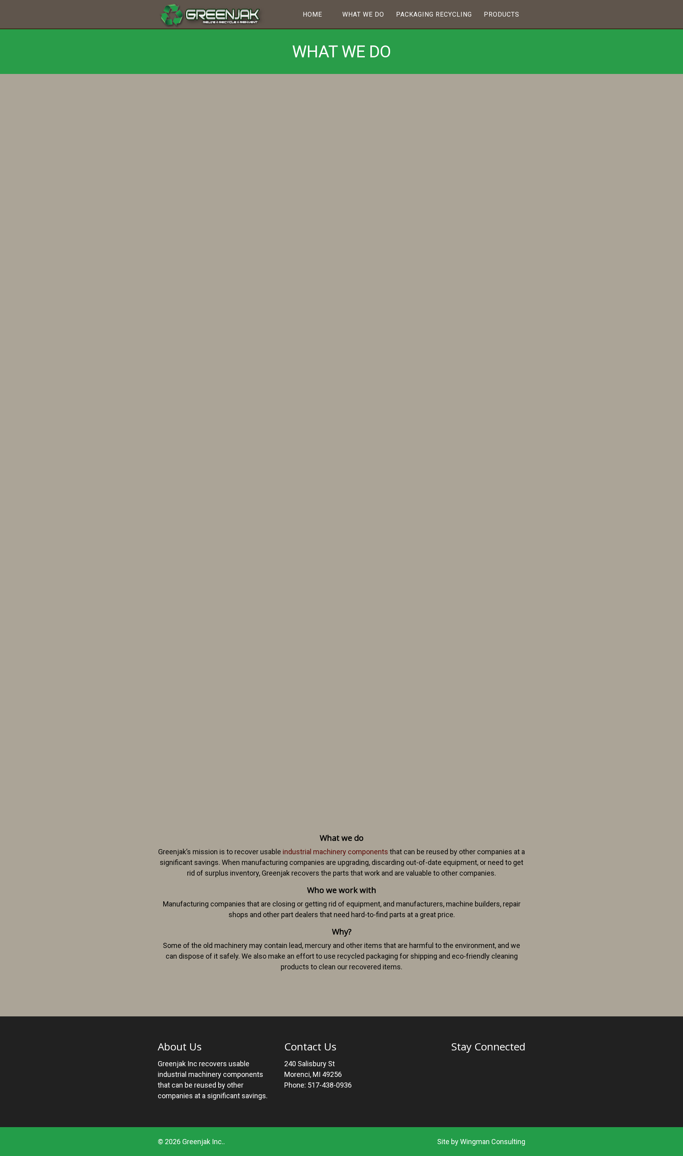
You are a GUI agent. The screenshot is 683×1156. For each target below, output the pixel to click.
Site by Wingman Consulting (481, 1141)
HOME (312, 14)
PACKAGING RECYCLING (434, 14)
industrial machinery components (335, 852)
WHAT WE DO (363, 14)
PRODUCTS (501, 14)
